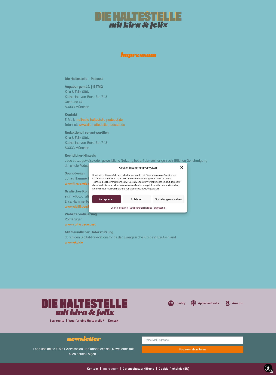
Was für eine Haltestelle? (86, 320)
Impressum (159, 207)
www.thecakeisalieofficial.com (87, 183)
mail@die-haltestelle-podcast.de (99, 119)
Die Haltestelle (138, 15)
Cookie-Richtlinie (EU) (173, 368)
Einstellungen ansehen (168, 199)
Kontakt (114, 320)
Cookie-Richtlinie (119, 207)
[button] (182, 167)
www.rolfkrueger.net (80, 224)
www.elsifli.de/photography (85, 206)
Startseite (57, 320)
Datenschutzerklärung (141, 207)
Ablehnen (136, 199)
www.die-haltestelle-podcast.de (101, 124)
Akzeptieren (106, 199)
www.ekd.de (74, 242)
